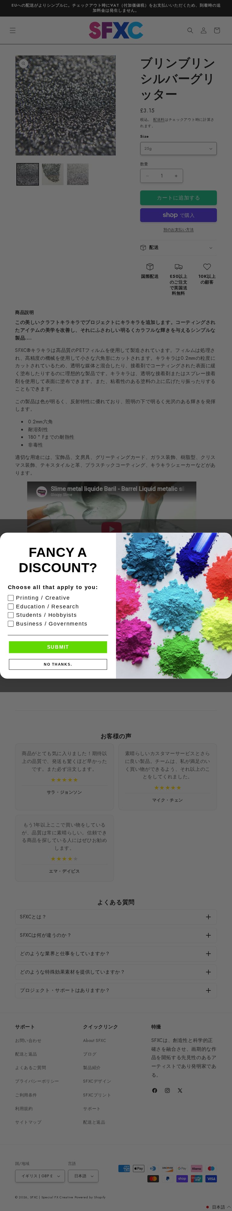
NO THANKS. (58, 664)
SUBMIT (58, 646)
